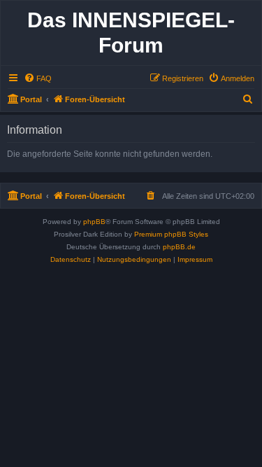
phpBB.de (179, 247)
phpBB (94, 221)
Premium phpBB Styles (171, 234)
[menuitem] (38, 78)
